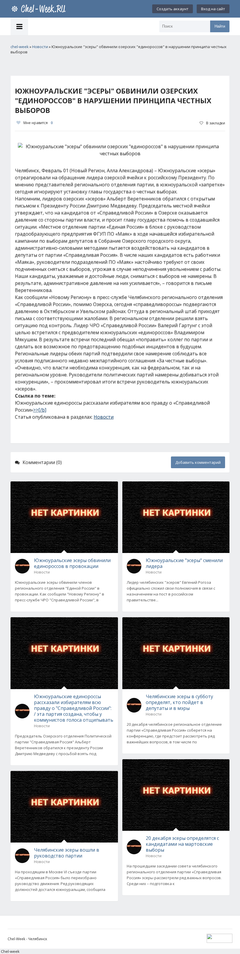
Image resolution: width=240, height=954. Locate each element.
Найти (220, 26)
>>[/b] (39, 410)
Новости (104, 417)
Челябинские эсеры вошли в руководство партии (66, 853)
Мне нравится (38, 122)
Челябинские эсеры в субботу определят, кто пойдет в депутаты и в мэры (179, 702)
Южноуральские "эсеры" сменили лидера (184, 563)
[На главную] (40, 9)
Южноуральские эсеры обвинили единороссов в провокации (72, 563)
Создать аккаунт (172, 8)
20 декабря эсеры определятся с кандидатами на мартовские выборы (182, 844)
